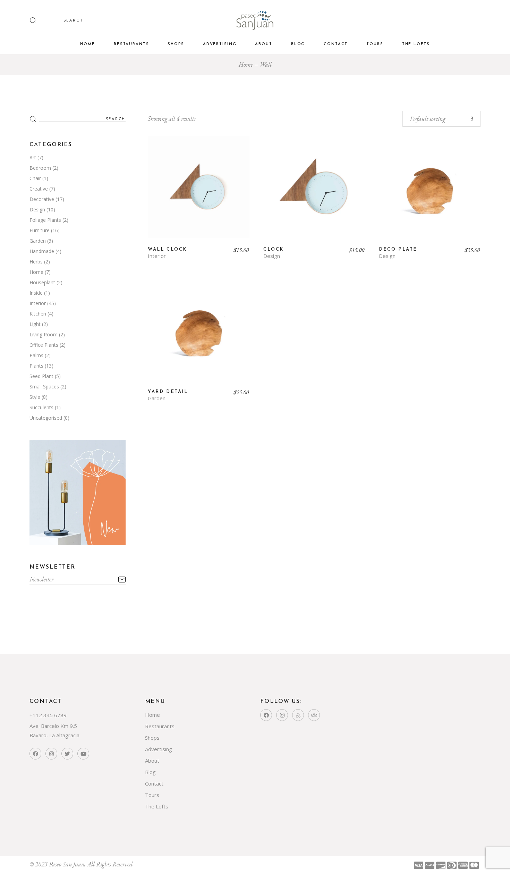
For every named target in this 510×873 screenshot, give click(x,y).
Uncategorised (45, 417)
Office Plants (43, 345)
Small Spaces (44, 386)
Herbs (36, 261)
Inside (36, 292)
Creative (38, 188)
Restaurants (160, 726)
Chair (35, 178)
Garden (156, 398)
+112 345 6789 (48, 715)
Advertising (158, 749)
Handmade (41, 251)
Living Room (43, 334)
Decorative (41, 199)
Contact (154, 783)
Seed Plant (41, 376)
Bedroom (40, 168)
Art (32, 157)
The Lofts (156, 806)
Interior (157, 256)
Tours (152, 794)
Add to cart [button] (198, 192)
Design (271, 256)
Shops (152, 737)
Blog (150, 772)
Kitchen (37, 313)
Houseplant (42, 282)
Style (34, 397)
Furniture (39, 230)
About (152, 760)
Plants (36, 365)
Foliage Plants (45, 220)
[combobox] (441, 119)
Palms (36, 355)
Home (36, 272)
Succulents (41, 407)
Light (35, 324)
